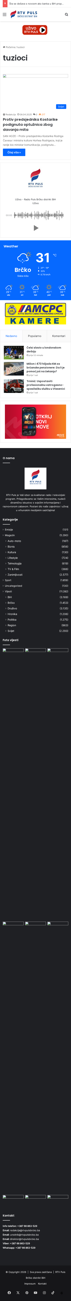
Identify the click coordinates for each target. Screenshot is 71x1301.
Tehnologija (14, 563)
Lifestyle (13, 557)
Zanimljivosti (15, 574)
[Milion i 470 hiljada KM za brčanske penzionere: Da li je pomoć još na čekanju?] (14, 369)
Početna (10, 47)
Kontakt (42, 1283)
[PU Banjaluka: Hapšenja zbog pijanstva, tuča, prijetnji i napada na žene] (35, 1058)
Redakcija (11, 114)
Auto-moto (14, 540)
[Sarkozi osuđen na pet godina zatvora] (13, 1201)
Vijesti (8, 591)
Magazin (10, 535)
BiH (10, 597)
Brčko (11, 602)
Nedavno (11, 336)
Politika (12, 619)
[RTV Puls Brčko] (23, 14)
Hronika (12, 614)
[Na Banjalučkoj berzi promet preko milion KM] (57, 1201)
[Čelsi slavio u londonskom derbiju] (14, 352)
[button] (35, 228)
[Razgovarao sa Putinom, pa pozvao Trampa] (57, 654)
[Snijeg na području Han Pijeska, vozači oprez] (35, 654)
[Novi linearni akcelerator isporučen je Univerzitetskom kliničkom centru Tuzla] (13, 784)
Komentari (58, 336)
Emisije (9, 529)
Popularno (34, 336)
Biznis (11, 546)
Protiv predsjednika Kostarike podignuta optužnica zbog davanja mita (30, 124)
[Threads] (61, 1293)
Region (12, 625)
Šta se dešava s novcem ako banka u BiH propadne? (39, 3)
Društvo (12, 608)
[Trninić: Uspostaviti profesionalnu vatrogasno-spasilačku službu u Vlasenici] (14, 386)
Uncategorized (13, 585)
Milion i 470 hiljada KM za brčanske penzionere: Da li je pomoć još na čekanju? (46, 367)
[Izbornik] (4, 16)
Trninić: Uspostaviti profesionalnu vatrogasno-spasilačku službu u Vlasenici (46, 385)
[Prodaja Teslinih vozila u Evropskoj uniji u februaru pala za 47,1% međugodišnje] (35, 1201)
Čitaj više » (14, 152)
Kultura (12, 552)
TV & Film (13, 569)
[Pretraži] (66, 16)
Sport (8, 580)
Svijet (11, 630)
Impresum (30, 1283)
